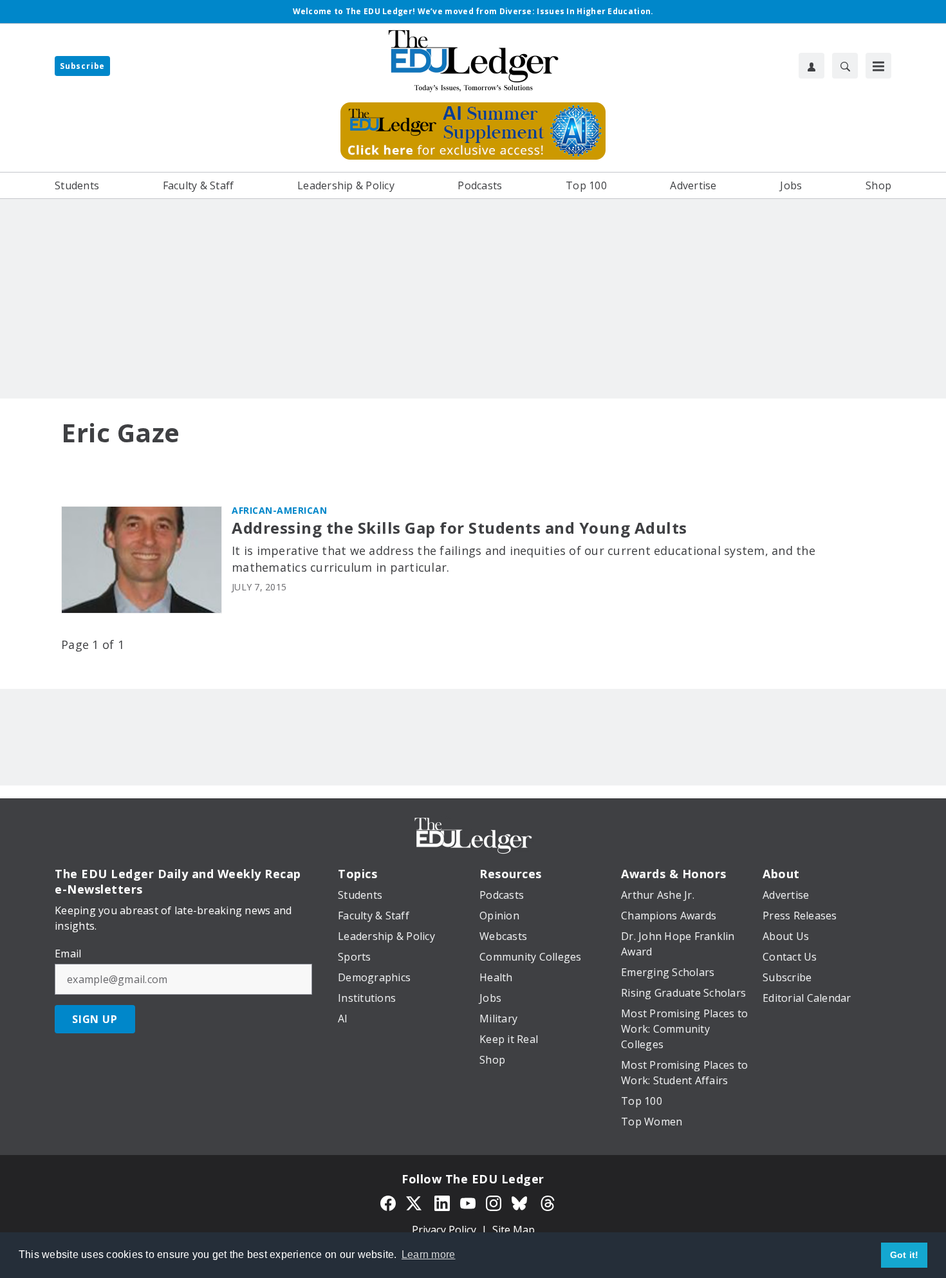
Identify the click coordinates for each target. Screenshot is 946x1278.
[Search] (845, 66)
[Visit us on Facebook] (388, 1202)
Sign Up (95, 1019)
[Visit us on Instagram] (493, 1202)
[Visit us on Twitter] (415, 1202)
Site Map (513, 1230)
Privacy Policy (444, 1230)
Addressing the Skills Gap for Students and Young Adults (459, 528)
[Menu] (878, 66)
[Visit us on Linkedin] (442, 1202)
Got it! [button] (904, 1255)
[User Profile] (811, 66)
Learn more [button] (429, 1254)
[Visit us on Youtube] (468, 1202)
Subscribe (82, 66)
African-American (279, 510)
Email (68, 953)
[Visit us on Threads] (547, 1202)
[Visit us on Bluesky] (521, 1202)
